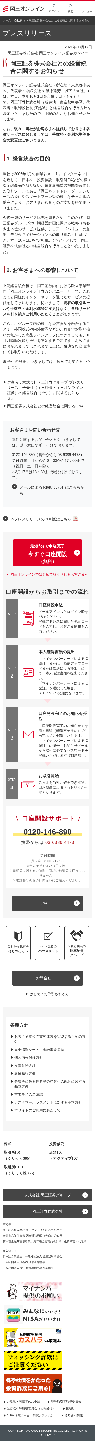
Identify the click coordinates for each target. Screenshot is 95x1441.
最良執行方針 (25, 1073)
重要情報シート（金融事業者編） (41, 1050)
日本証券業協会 (12, 1256)
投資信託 (56, 1144)
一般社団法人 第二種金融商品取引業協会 (28, 1267)
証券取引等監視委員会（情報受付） (31, 1408)
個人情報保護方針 (28, 1057)
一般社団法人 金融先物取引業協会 (24, 1262)
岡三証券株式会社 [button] (47, 1211)
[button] (77, 943)
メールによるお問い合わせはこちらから (52, 490)
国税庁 (70, 1408)
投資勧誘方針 (25, 1066)
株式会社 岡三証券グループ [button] (47, 1195)
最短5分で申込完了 (47, 554)
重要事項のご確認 (28, 1094)
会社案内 (19, 20)
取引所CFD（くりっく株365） (20, 1170)
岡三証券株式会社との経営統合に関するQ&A (45, 406)
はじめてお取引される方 (49, 994)
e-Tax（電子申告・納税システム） (30, 1415)
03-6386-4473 (59, 842)
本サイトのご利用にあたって (37, 1110)
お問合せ (43, 978)
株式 (7, 1144)
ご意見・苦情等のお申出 (23, 1401)
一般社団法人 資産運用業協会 (43, 1256)
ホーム (7, 20)
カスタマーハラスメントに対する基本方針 (48, 1102)
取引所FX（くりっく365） (18, 1155)
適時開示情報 (74, 1415)
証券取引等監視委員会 (66, 1401)
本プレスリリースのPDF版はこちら (40, 519)
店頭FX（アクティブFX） (65, 1155)
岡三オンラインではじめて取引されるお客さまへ (49, 574)
